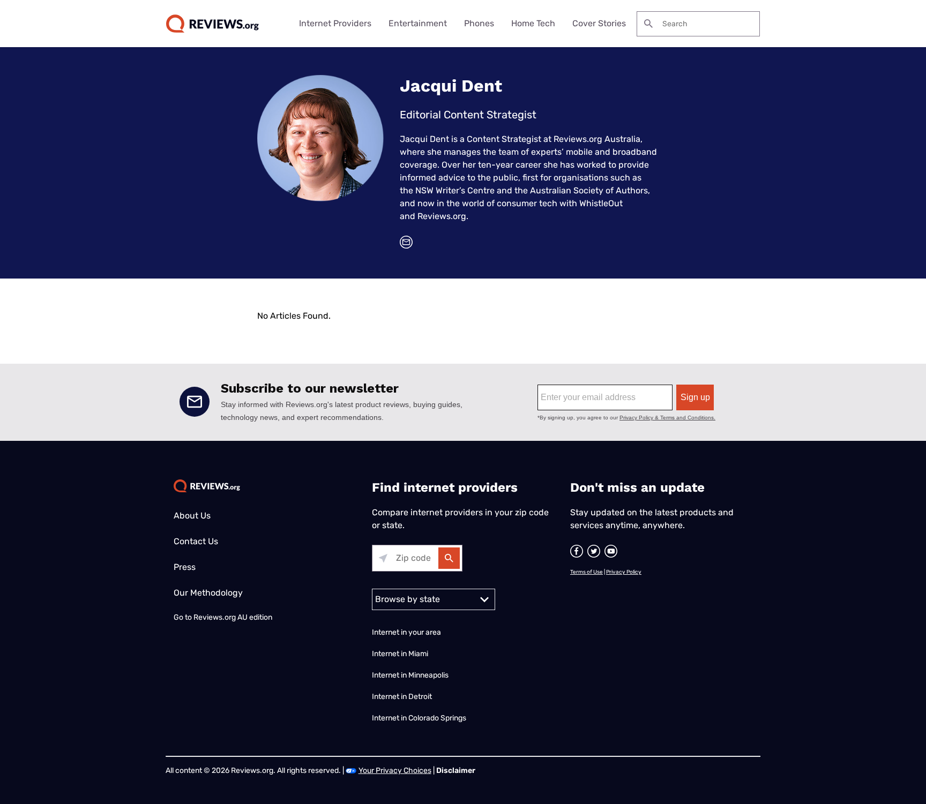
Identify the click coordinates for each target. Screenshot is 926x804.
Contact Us (196, 541)
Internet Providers (335, 23)
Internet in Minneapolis (411, 675)
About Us (192, 515)
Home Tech (533, 23)
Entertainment (418, 23)
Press (185, 567)
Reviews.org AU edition (232, 617)
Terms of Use (586, 572)
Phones (479, 23)
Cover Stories (599, 23)
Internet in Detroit (402, 696)
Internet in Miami (400, 653)
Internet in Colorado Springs (419, 718)
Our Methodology (208, 593)
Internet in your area (406, 632)
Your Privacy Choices (395, 770)
